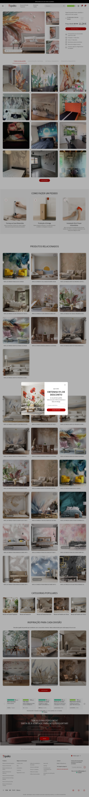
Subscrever (56, 409)
